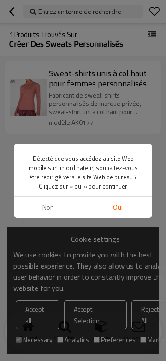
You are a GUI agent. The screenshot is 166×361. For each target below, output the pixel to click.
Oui (118, 207)
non (48, 207)
